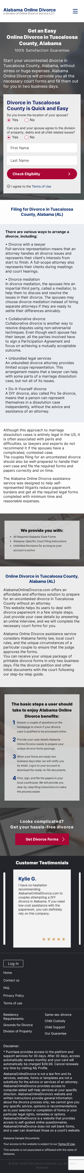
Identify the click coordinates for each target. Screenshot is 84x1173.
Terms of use (12, 1003)
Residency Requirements (13, 1016)
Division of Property (17, 1031)
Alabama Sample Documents (21, 1138)
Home (7, 972)
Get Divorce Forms (42, 839)
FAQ (6, 988)
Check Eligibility (26, 174)
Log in (13, 963)
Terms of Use (41, 186)
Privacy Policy (13, 995)
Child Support (55, 1027)
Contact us (11, 980)
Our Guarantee (55, 1033)
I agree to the (31, 186)
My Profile (40, 1068)
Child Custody (55, 1021)
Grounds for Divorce (18, 1025)
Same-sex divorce (58, 1014)
